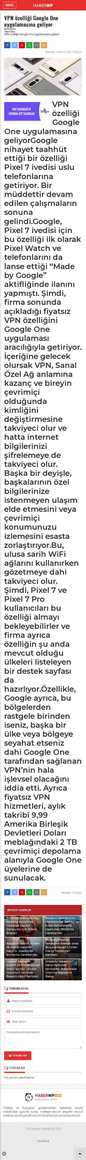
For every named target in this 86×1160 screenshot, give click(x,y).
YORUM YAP (19, 1055)
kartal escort (50, 1115)
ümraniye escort (69, 1115)
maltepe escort (50, 1111)
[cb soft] (27, 120)
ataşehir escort (72, 1111)
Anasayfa (10, 28)
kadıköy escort (13, 1115)
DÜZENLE (43, 1141)
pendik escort (32, 1115)
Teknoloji (9, 31)
